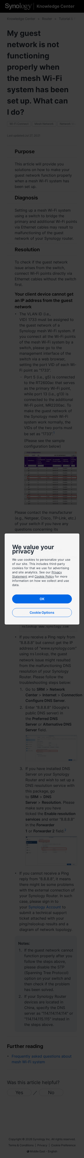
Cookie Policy (44, 576)
